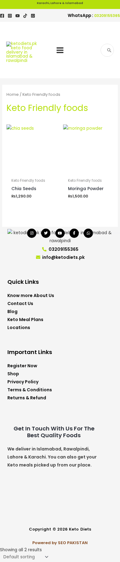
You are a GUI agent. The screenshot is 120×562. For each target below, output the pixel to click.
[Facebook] (2, 16)
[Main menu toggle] (60, 50)
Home (12, 94)
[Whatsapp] (88, 233)
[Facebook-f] (74, 233)
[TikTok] (25, 16)
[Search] (109, 50)
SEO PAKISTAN (73, 543)
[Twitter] (45, 233)
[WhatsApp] (33, 16)
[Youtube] (17, 16)
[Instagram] (10, 16)
